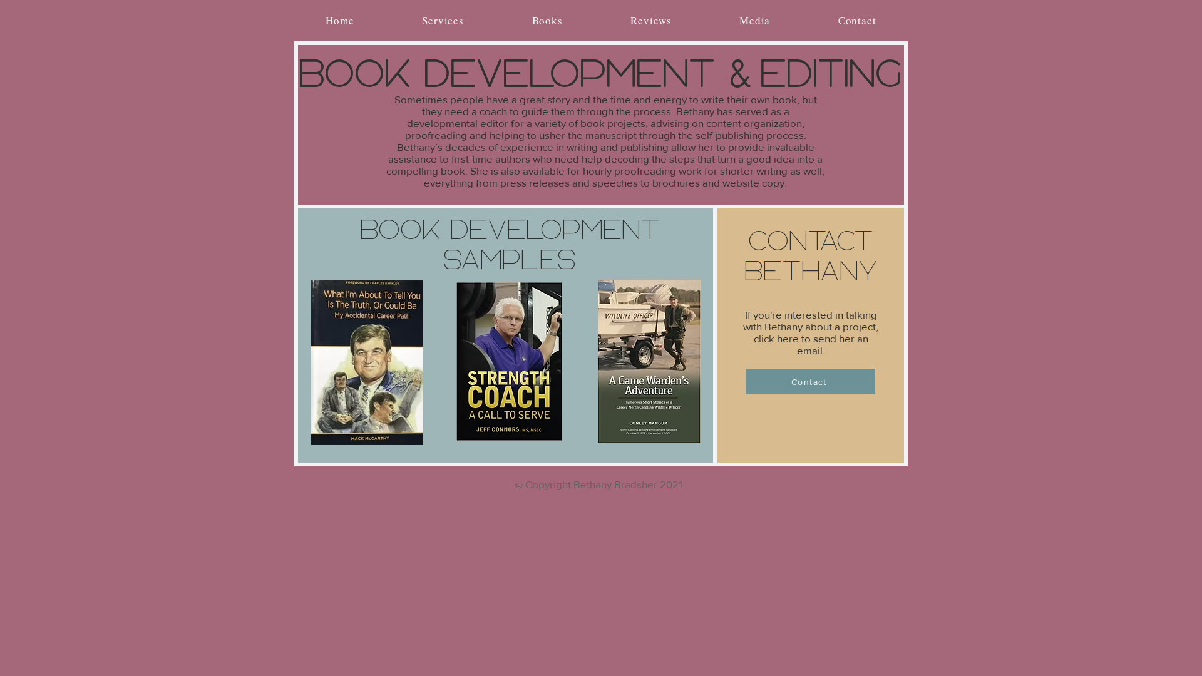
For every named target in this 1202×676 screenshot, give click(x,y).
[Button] (367, 364)
